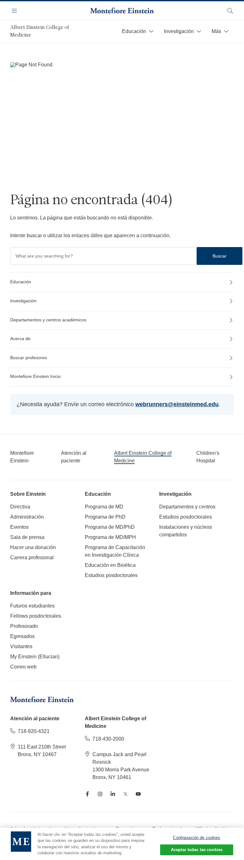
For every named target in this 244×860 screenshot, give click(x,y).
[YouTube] (138, 793)
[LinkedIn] (112, 793)
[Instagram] (100, 793)
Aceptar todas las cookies (196, 849)
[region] (122, 844)
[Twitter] (125, 793)
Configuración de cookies (196, 837)
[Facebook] (87, 793)
